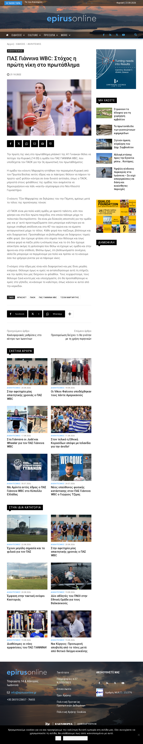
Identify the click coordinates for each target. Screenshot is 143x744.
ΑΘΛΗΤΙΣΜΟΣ (34, 44)
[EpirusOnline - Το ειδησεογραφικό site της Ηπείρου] (71, 19)
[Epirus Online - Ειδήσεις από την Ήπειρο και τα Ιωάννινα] (27, 672)
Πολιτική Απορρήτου (75, 738)
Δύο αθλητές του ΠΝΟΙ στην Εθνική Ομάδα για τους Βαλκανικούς (69, 599)
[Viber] (50, 143)
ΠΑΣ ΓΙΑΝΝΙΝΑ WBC (48, 297)
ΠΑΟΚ (32, 297)
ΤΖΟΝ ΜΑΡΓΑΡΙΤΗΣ (69, 297)
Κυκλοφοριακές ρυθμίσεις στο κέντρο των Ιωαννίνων (24, 336)
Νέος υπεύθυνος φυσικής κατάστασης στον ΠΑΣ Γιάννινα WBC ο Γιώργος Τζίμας (71, 491)
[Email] (34, 143)
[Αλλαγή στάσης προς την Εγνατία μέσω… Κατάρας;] (104, 158)
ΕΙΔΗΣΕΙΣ (20, 44)
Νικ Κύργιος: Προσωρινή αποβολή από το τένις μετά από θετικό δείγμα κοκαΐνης (69, 647)
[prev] (86, 3)
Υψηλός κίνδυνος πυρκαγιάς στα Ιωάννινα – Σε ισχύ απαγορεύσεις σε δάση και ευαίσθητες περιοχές (125, 179)
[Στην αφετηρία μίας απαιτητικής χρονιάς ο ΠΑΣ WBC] (27, 371)
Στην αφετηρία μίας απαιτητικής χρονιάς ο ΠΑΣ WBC (24, 395)
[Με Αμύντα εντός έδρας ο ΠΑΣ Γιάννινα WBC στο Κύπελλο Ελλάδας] (27, 467)
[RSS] (110, 35)
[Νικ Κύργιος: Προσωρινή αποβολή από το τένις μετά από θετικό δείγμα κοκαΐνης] (71, 623)
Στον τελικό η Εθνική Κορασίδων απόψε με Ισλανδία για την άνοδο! (71, 443)
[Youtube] (123, 35)
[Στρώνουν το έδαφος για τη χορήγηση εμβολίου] (104, 113)
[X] (116, 35)
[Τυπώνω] (42, 143)
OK (58, 738)
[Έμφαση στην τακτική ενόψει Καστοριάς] (27, 576)
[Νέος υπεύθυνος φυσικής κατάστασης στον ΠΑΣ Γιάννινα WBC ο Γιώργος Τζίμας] (71, 467)
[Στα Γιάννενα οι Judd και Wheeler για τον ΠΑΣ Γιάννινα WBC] (27, 419)
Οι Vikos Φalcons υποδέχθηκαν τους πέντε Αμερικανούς (71, 393)
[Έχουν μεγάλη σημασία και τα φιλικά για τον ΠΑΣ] (27, 528)
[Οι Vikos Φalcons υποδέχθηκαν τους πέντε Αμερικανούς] (71, 371)
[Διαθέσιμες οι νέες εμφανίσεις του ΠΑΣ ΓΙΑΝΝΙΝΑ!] (27, 623)
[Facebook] (103, 35)
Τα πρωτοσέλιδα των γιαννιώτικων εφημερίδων (124, 129)
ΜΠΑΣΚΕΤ (22, 297)
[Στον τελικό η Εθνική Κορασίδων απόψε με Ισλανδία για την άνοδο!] (71, 419)
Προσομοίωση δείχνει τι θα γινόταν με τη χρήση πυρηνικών (71, 336)
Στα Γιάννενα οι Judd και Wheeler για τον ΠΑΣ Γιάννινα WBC (25, 443)
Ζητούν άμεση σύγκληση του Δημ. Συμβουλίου (124, 144)
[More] (69, 313)
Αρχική (10, 44)
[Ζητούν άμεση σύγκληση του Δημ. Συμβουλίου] (104, 144)
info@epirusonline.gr (23, 692)
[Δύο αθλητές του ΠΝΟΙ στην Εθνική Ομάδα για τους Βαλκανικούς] (71, 576)
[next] (92, 3)
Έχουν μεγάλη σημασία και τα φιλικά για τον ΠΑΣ (48, 3)
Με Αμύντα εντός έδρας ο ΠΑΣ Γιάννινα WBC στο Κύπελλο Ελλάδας (26, 491)
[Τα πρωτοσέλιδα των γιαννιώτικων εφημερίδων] (104, 130)
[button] (135, 35)
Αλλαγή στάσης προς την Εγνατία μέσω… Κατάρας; (124, 158)
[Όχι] (138, 735)
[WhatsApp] (26, 143)
